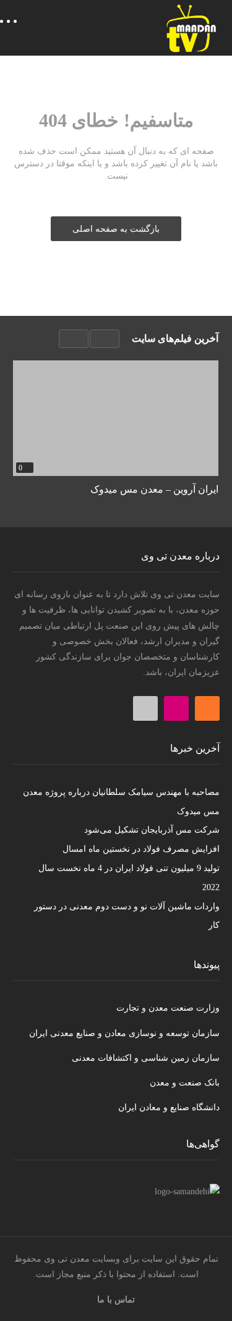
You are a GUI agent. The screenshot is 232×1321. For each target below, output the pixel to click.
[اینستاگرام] (176, 708)
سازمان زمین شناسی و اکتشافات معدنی (146, 1058)
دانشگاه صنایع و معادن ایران (169, 1107)
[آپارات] (145, 708)
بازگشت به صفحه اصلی (116, 229)
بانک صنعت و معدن (185, 1082)
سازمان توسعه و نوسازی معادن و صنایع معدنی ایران (124, 1033)
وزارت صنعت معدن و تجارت (168, 1008)
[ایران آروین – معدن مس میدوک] (115, 418)
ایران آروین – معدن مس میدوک (154, 489)
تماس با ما (116, 1299)
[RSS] (207, 708)
